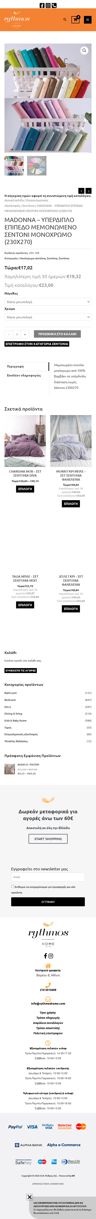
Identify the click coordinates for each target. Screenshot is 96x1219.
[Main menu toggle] (88, 20)
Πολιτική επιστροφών (48, 1033)
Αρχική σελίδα (14, 200)
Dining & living (13, 713)
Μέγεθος (11, 293)
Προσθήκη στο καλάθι (57, 334)
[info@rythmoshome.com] (48, 999)
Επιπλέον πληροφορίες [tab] (24, 375)
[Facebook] (42, 5)
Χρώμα (9, 308)
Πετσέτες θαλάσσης (16, 741)
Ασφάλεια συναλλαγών (48, 1023)
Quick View (25, 464)
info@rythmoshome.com (48, 1003)
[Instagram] (48, 5)
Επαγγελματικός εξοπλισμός (21, 734)
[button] (65, 19)
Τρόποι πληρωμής (48, 1017)
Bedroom (10, 700)
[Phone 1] (54, 5)
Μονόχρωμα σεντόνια (32, 258)
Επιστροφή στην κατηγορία (37, 344)
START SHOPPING (48, 838)
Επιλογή (25, 489)
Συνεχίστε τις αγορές (21, 670)
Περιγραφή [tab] (15, 366)
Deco (7, 707)
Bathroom (10, 693)
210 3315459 (48, 990)
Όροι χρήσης (48, 1012)
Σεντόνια (29, 205)
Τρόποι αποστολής (48, 1028)
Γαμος (7, 727)
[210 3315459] (48, 985)
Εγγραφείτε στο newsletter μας (39, 868)
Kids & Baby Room (15, 720)
